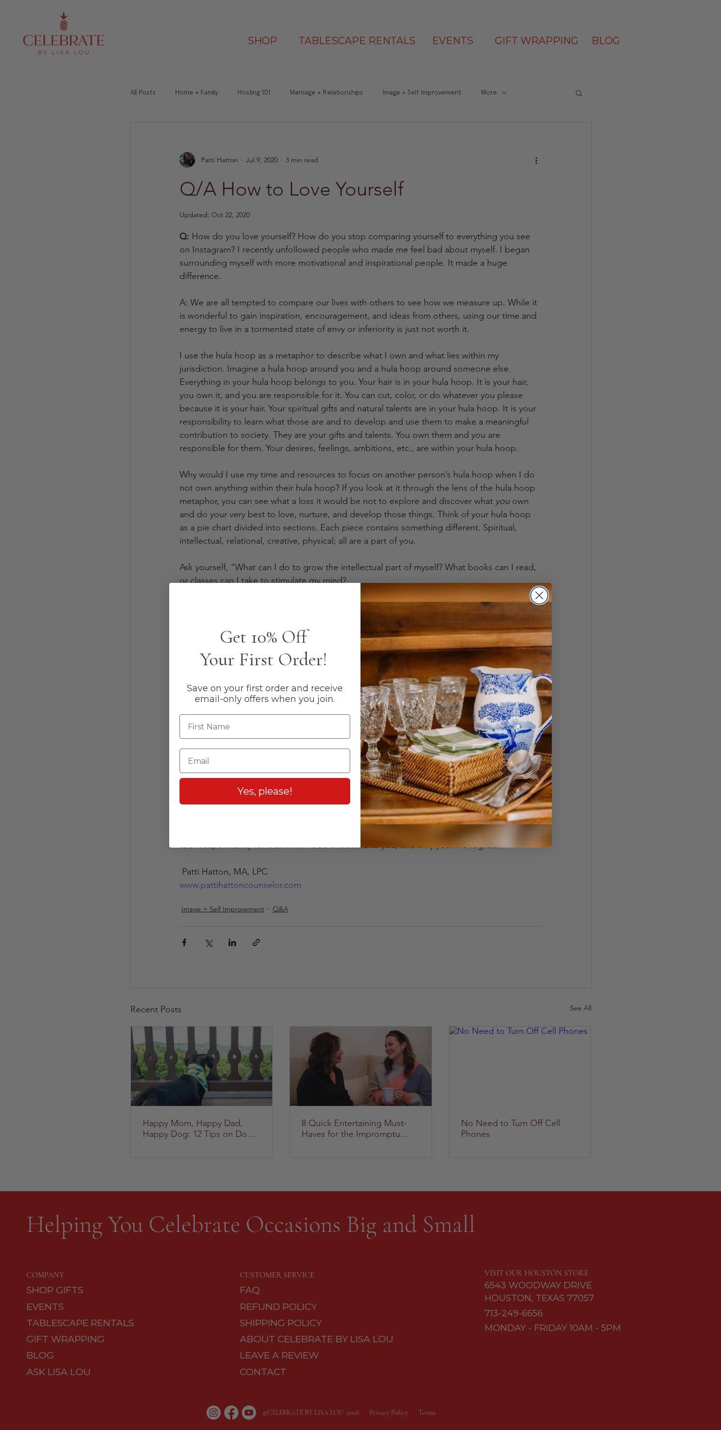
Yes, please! (264, 791)
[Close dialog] (539, 595)
